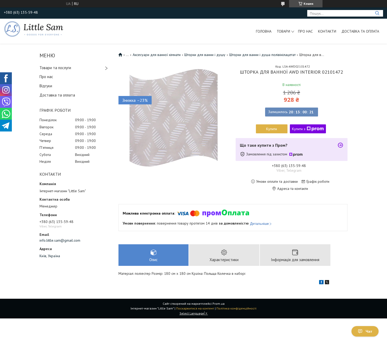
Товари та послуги (55, 67)
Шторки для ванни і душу (204, 55)
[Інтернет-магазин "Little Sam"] (33, 28)
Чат (369, 331)
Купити (271, 128)
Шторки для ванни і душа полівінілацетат (262, 55)
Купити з (298, 128)
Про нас (305, 31)
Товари (283, 31)
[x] (327, 283)
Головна (263, 31)
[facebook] (321, 283)
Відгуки (45, 85)
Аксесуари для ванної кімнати (157, 55)
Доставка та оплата (360, 31)
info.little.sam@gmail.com (59, 240)
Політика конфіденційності (236, 308)
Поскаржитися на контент (195, 308)
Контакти (327, 31)
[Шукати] (377, 13)
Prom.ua (218, 304)
